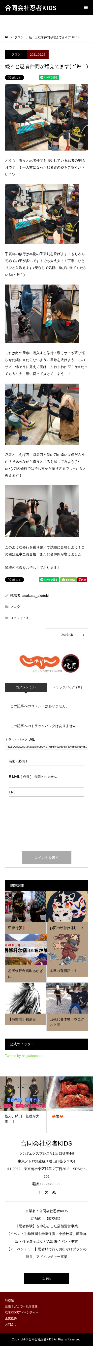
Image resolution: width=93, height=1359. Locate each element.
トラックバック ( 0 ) (67, 687)
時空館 (9, 1300)
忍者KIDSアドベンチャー (22, 1312)
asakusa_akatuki (35, 596)
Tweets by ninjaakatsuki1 (24, 1056)
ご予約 (46, 1278)
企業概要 (11, 1318)
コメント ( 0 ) (25, 687)
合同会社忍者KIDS (30, 7)
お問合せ (11, 1324)
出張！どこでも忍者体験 (21, 1306)
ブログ (15, 54)
